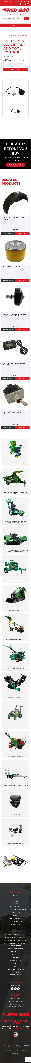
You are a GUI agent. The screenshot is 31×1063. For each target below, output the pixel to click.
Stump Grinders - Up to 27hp (15, 940)
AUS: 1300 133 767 (9, 1)
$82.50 (15, 424)
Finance (15, 915)
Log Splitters (15, 946)
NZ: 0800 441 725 (23, 1)
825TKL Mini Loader (15, 949)
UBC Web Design (18, 1046)
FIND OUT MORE (15, 165)
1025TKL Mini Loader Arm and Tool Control (19, 35)
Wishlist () (5, 14)
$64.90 (15, 230)
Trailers (15, 972)
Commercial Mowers (15, 969)
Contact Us (15, 912)
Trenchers (15, 957)
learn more (22, 233)
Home (21, 33)
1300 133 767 (16, 998)
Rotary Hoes (15, 954)
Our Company (15, 907)
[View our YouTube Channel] (28, 4)
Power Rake (15, 963)
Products (16, 901)
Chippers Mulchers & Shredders (15, 934)
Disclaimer (15, 924)
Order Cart (15, 898)
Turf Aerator (15, 960)
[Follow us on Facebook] (22, 4)
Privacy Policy (15, 918)
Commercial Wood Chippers (16, 937)
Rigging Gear (15, 975)
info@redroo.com (16, 1001)
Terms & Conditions (15, 921)
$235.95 (15, 326)
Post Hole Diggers (15, 952)
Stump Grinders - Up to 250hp (15, 943)
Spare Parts (26, 33)
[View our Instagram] (25, 4)
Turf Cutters (15, 966)
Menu (16, 25)
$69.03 (15, 375)
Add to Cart (15, 69)
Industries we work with (15, 909)
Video (15, 904)
